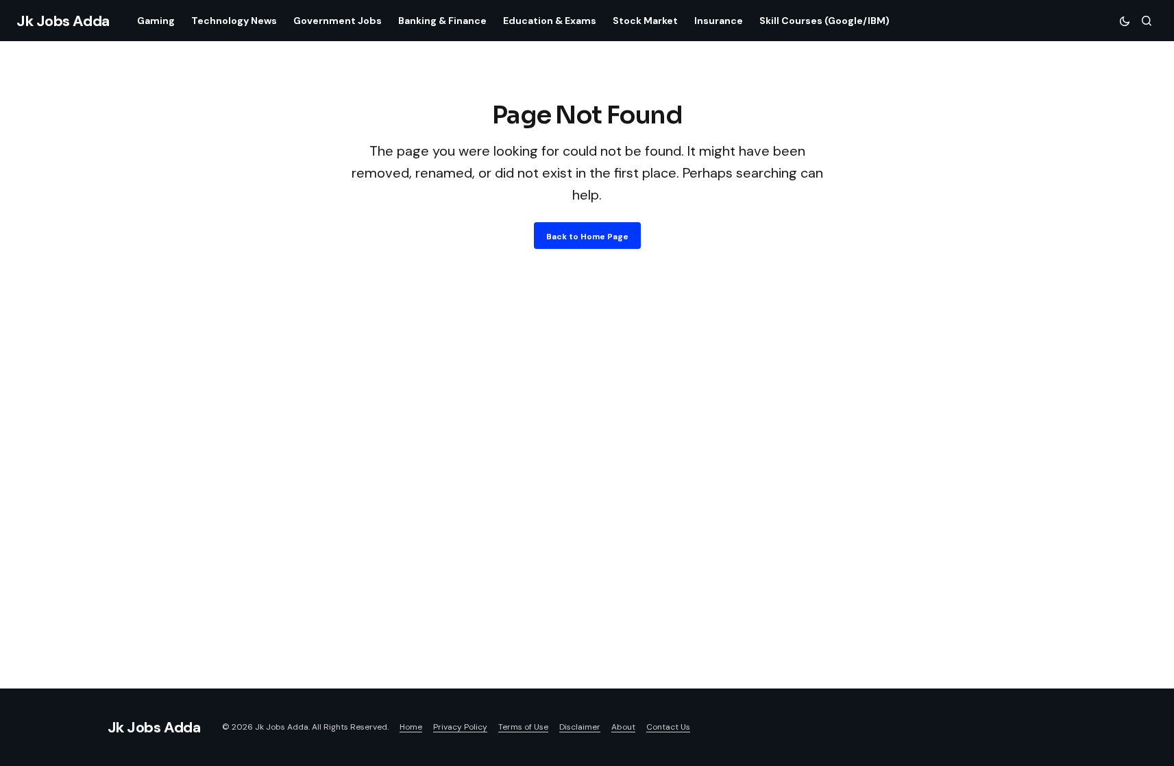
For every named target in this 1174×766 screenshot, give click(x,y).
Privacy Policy (460, 726)
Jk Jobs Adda (63, 21)
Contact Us (668, 726)
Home (411, 726)
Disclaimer (579, 726)
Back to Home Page (587, 236)
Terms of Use (523, 726)
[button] (1125, 20)
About (623, 726)
